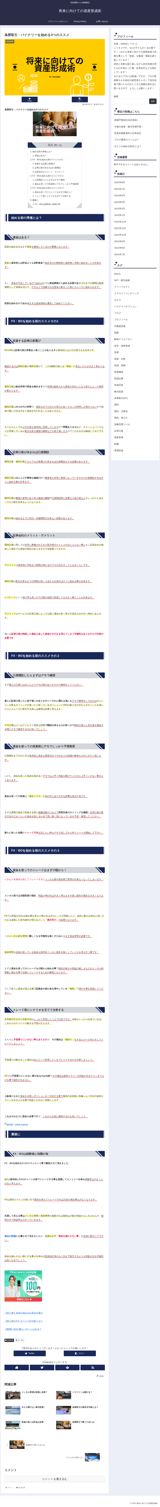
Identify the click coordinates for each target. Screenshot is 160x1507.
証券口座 (118, 431)
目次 (50, 145)
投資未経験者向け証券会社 (127, 133)
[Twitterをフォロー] (42, 1367)
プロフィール (121, 319)
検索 (116, 96)
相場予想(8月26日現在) (126, 120)
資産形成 (118, 437)
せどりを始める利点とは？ (127, 146)
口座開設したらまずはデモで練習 (50, 180)
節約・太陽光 (121, 411)
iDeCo (117, 274)
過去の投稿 (10, 1236)
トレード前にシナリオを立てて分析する (53, 196)
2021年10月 (120, 235)
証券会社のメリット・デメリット (50, 172)
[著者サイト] (16, 1367)
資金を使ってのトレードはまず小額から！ (54, 192)
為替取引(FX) (121, 398)
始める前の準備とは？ (42, 151)
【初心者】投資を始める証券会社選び (23, 1313)
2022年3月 (119, 202)
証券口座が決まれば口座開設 (48, 168)
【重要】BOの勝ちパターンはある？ (23, 1329)
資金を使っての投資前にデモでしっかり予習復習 (57, 184)
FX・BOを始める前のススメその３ (48, 188)
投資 (116, 352)
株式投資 (118, 391)
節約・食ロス (121, 418)
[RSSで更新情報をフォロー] (92, 1367)
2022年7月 (119, 189)
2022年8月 (119, 182)
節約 (116, 404)
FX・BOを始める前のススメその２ (48, 176)
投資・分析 (120, 359)
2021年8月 (119, 248)
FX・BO (20, 1340)
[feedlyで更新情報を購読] (67, 1367)
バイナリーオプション (125, 306)
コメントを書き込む (55, 1479)
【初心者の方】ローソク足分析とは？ (23, 1321)
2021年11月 (120, 228)
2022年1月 (119, 215)
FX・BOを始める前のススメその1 (47, 159)
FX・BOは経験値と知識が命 (47, 204)
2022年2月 (119, 208)
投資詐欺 (118, 385)
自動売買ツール (122, 424)
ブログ (117, 313)
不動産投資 (120, 326)
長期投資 (118, 450)
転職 (116, 444)
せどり (117, 300)
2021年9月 (119, 241)
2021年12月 (120, 221)
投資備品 (118, 372)
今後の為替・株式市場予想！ (129, 126)
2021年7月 (119, 254)
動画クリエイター (123, 339)
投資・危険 (120, 365)
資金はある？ (41, 155)
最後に (35, 200)
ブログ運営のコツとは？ (126, 139)
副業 (116, 332)
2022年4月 (119, 195)
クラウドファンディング (126, 293)
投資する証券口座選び (45, 164)
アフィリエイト (122, 287)
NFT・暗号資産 (122, 280)
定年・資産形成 (122, 346)
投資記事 (10, 1340)
